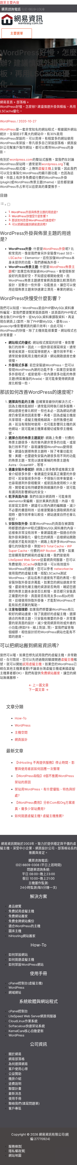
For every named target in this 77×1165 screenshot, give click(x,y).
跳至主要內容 (9, 3)
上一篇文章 (39, 685)
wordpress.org (52, 164)
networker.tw (63, 569)
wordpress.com (21, 160)
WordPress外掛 (54, 249)
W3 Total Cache (52, 546)
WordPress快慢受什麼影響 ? (30, 216)
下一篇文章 (39, 690)
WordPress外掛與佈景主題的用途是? (34, 212)
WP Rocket (48, 551)
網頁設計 (21, 740)
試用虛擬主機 (32, 664)
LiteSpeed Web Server (24, 560)
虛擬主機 (44, 169)
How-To (21, 718)
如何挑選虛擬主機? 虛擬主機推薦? (39, 816)
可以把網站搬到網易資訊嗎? (29, 224)
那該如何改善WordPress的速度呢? (34, 220)
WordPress (8, 121)
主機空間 (21, 732)
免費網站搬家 (50, 673)
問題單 (32, 869)
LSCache (15, 258)
